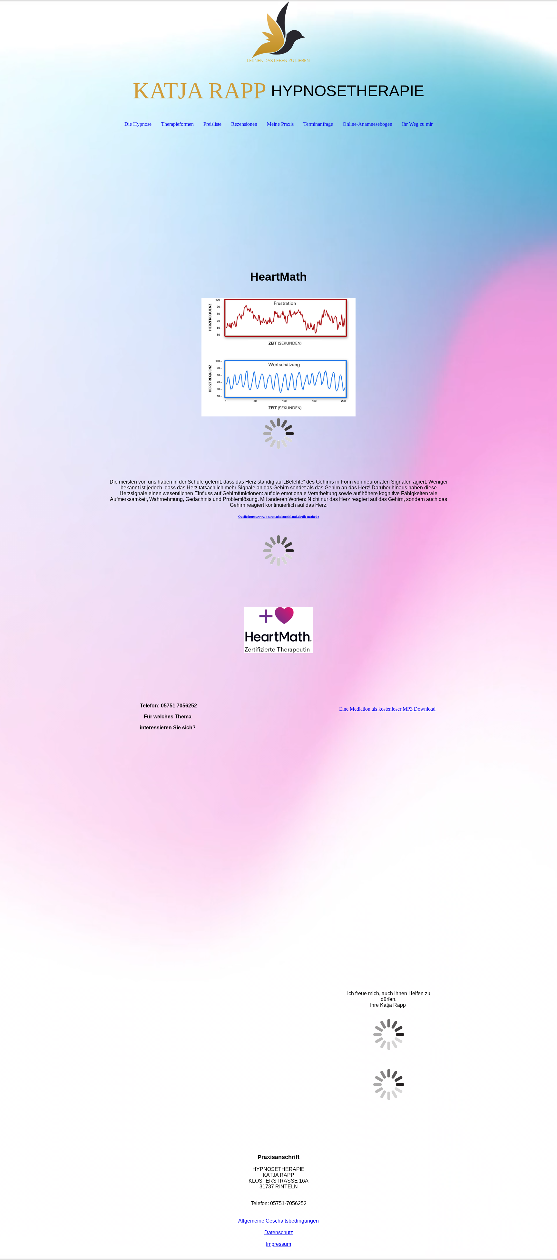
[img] (278, 32)
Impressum (278, 1244)
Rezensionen (244, 124)
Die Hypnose (137, 124)
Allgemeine (252, 1221)
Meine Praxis (280, 124)
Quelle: (278, 516)
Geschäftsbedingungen (292, 1221)
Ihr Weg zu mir (417, 124)
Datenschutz (278, 1232)
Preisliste (212, 124)
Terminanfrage (318, 124)
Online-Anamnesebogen (367, 124)
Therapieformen (177, 124)
